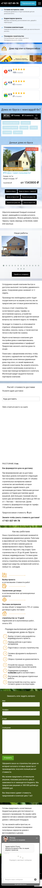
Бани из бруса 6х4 (29, 202)
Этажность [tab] (28, 115)
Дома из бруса (11, 191)
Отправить (8, 758)
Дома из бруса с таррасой (27, 191)
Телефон (5, 710)
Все (36, 118)
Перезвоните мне (28, 3)
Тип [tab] (7, 115)
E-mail (4, 719)
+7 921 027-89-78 (9, 3)
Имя (3, 701)
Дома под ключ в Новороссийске (24, 48)
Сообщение (6, 728)
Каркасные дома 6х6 (28, 197)
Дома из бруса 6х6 (13, 197)
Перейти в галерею (21, 274)
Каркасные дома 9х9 (13, 202)
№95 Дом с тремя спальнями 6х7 (17, 173)
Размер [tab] (16, 115)
